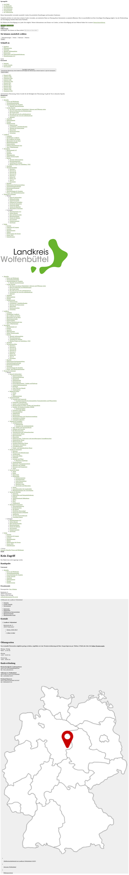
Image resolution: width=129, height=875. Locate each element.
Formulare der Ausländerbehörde (24, 426)
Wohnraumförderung (18, 377)
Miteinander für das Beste (14, 141)
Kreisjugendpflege (17, 412)
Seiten (14, 37)
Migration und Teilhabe (19, 465)
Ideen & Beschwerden (16, 215)
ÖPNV (14, 500)
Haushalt (9, 183)
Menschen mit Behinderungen (21, 452)
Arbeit (14, 468)
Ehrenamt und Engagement (20, 467)
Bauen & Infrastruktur (16, 197)
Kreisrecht (9, 189)
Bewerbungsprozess (15, 161)
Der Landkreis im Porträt (13, 139)
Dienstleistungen (6, 37)
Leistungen (10, 210)
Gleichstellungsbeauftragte (14, 186)
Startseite (6, 63)
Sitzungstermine (11, 230)
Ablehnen (3, 25)
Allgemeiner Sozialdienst (19, 445)
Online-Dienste (14, 213)
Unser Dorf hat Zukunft (19, 388)
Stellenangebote (11, 120)
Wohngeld (15, 457)
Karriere (9, 158)
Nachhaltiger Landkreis (13, 137)
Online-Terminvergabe (13, 156)
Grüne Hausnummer (21, 481)
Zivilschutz (13, 133)
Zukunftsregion (11, 237)
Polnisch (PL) (7, 84)
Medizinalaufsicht (17, 441)
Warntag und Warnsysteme (17, 128)
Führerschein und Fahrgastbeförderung (14, 54)
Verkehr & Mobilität (15, 207)
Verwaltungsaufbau (12, 167)
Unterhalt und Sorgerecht (19, 399)
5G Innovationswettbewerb (20, 515)
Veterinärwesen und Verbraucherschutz (23, 432)
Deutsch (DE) (7, 75)
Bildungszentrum (17, 396)
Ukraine (9, 122)
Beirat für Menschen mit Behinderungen (20, 111)
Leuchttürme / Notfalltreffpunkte (18, 126)
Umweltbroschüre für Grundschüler (22, 489)
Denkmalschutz (17, 380)
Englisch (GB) (7, 80)
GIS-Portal (12, 222)
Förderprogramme (14, 221)
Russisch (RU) (7, 86)
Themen (9, 196)
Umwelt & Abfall (14, 205)
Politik (5, 224)
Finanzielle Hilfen (17, 456)
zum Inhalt (6, 4)
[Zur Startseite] (34, 273)
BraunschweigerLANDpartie (20, 512)
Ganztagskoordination (18, 419)
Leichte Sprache (8, 65)
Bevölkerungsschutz (18, 430)
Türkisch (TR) (7, 89)
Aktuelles (6, 100)
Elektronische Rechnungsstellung (16, 185)
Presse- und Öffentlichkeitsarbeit (15, 192)
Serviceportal (7, 66)
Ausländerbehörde (17, 423)
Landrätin (9, 136)
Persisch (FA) (7, 83)
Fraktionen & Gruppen (13, 227)
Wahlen (9, 232)
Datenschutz (7, 610)
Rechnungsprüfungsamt (13, 188)
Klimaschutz (7, 53)
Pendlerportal (16, 503)
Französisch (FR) (8, 81)
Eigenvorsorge (13, 125)
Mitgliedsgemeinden (12, 142)
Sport (14, 394)
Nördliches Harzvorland (19, 511)
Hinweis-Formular (9, 613)
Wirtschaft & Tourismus (16, 208)
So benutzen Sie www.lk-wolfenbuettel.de (21, 115)
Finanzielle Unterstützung (20, 402)
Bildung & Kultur (14, 199)
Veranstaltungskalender (13, 103)
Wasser (14, 487)
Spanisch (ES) (7, 87)
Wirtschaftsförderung (18, 506)
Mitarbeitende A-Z (12, 150)
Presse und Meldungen (13, 101)
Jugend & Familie (14, 200)
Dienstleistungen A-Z (9, 56)
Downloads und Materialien (23, 485)
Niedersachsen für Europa (14, 233)
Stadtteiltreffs (16, 413)
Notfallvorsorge (11, 123)
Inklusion (12, 117)
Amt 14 (12, 180)
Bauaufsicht (16, 378)
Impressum (7, 609)
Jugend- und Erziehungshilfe (20, 404)
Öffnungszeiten (8, 48)
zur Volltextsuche (8, 12)
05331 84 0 (12, 630)
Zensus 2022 (10, 235)
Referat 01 (12, 177)
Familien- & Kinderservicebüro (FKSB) (23, 407)
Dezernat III (13, 172)
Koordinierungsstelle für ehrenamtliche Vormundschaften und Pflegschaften (36, 400)
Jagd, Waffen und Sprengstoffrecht (22, 427)
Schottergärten (16, 389)
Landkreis (6, 134)
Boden (14, 473)
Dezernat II (13, 170)
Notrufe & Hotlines (15, 218)
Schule (14, 393)
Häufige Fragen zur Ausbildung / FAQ (20, 164)
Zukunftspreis (19, 482)
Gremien (9, 229)
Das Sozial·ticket (14, 112)
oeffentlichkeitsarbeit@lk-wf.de (9, 597)
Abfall (14, 471)
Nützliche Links (20, 484)
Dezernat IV (13, 174)
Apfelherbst (16, 514)
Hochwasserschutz (15, 131)
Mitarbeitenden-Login (9, 615)
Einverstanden (10, 25)
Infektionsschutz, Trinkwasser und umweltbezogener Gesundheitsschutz (32, 438)
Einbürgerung (19, 424)
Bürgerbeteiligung (14, 216)
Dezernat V (13, 175)
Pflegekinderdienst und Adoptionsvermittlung (25, 416)
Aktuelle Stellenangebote (10, 51)
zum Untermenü (8, 9)
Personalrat (13, 181)
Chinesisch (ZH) (8, 78)
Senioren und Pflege (18, 459)
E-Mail (11, 633)
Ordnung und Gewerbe (19, 429)
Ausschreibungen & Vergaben (15, 104)
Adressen (20, 37)
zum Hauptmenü (8, 7)
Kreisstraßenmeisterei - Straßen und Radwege (25, 383)
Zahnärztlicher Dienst (18, 440)
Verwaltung (7, 148)
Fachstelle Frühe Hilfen (19, 410)
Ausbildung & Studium (16, 163)
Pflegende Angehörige (22, 460)
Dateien (27, 37)
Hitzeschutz (13, 130)
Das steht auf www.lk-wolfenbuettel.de (20, 114)
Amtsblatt (9, 119)
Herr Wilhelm (13, 589)
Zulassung (6, 49)
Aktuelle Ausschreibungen (17, 106)
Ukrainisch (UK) (8, 91)
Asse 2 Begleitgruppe (12, 147)
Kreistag (9, 226)
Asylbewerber (16, 454)
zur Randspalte (8, 6)
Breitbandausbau (17, 507)
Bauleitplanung (17, 382)
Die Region (16, 509)
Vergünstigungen (17, 462)
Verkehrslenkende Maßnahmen (21, 498)
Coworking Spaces (18, 517)
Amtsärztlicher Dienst (18, 434)
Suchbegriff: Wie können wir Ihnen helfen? (12, 30)
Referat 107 (13, 178)
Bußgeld (15, 496)
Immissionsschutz (17, 375)
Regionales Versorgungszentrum (21, 463)
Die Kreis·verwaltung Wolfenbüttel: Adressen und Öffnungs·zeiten (28, 109)
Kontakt (9, 152)
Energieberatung (20, 479)
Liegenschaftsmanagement (20, 385)
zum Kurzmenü (8, 10)
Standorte (6, 46)
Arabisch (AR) (8, 76)
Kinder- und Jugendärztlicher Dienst (22, 448)
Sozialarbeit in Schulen (19, 418)
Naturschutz (16, 474)
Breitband (15, 386)
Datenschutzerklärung (99, 22)
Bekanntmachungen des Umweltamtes (23, 490)
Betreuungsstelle (17, 435)
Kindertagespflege (20, 408)
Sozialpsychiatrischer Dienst (20, 443)
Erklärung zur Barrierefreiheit (12, 612)
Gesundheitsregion (18, 446)
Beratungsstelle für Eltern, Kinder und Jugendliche (26, 405)
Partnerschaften (11, 144)
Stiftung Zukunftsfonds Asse (14, 145)
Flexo (14, 501)
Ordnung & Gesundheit (16, 202)
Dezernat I (12, 169)
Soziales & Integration (16, 203)
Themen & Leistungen (10, 194)
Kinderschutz (16, 415)
